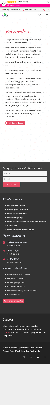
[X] (45, 357)
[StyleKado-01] (5, 15)
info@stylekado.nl (15, 262)
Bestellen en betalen (16, 205)
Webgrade (35, 351)
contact (6, 332)
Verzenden (12, 225)
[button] (34, 15)
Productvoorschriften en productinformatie (26, 221)
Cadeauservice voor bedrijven (20, 229)
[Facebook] (38, 357)
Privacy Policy (9, 351)
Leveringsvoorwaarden (17, 209)
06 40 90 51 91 (13, 254)
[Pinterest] (48, 10)
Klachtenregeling (15, 217)
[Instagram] (44, 10)
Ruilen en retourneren (17, 213)
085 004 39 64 (13, 245)
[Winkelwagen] (39, 15)
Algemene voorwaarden (31, 347)
